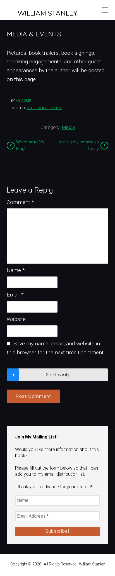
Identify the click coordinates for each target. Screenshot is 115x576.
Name (16, 270)
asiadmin (24, 100)
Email (15, 294)
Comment (20, 202)
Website (16, 319)
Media (68, 127)
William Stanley (48, 13)
